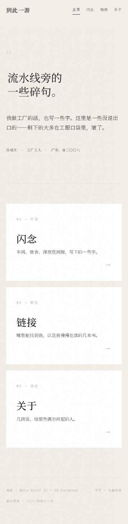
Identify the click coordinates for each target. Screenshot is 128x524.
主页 (76, 9)
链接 (104, 9)
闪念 (90, 9)
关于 (118, 9)
